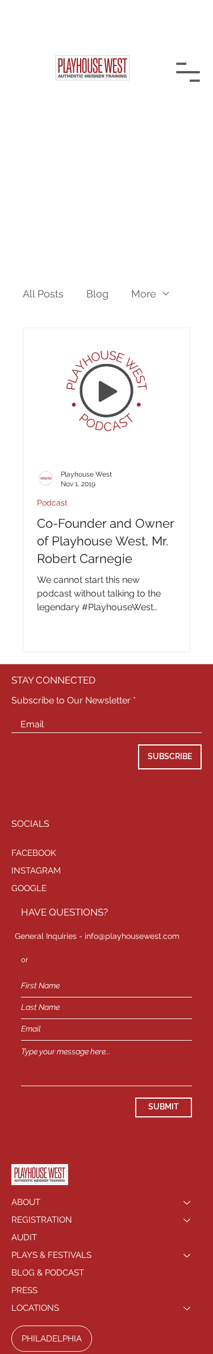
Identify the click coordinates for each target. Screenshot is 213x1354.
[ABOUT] (187, 1202)
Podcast (52, 502)
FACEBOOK (33, 853)
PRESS (24, 1290)
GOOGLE (29, 888)
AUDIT (24, 1237)
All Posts (43, 294)
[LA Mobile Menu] (188, 72)
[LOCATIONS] (187, 1308)
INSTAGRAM (36, 871)
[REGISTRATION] (187, 1220)
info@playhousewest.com (132, 936)
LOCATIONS (35, 1308)
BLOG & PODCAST (47, 1273)
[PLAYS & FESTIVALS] (187, 1255)
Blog (97, 294)
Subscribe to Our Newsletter (71, 700)
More (143, 294)
